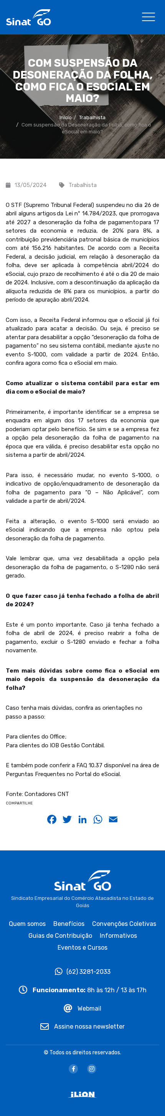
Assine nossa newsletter (89, 1026)
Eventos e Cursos (82, 947)
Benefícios (68, 923)
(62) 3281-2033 (88, 971)
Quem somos (27, 923)
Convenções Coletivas (124, 923)
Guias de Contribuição (60, 935)
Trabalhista (92, 117)
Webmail (88, 1008)
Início (65, 117)
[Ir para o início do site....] (28, 16)
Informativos (118, 935)
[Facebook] (73, 1068)
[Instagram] (91, 1068)
